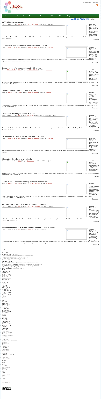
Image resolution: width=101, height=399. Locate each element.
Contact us (33, 385)
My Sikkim (60, 16)
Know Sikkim (49, 16)
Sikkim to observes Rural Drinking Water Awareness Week (25, 182)
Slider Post (36, 47)
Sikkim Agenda (6, 367)
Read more (95, 62)
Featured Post (30, 24)
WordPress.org (6, 382)
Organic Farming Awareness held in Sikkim (19, 91)
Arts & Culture (5, 331)
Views (18, 16)
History (4, 352)
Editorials (4, 342)
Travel (42, 16)
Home (7, 16)
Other (3, 361)
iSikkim (93, 19)
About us (5, 385)
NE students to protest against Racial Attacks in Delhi (23, 136)
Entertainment (33, 16)
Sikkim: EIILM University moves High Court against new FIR (24, 263)
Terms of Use (41, 385)
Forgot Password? (93, 2)
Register (85, 2)
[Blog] (97, 6)
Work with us (16, 385)
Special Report (6, 370)
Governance (5, 350)
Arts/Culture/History (7, 332)
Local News (30, 69)
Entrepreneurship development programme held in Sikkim (24, 45)
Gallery (67, 16)
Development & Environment (9, 341)
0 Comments (50, 47)
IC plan (4, 264)
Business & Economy (7, 335)
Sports (25, 16)
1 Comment (48, 92)
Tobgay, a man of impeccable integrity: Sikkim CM (21, 68)
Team (10, 385)
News (12, 16)
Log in (3, 378)
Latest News (37, 24)
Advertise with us (25, 385)
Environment (5, 345)
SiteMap (48, 385)
